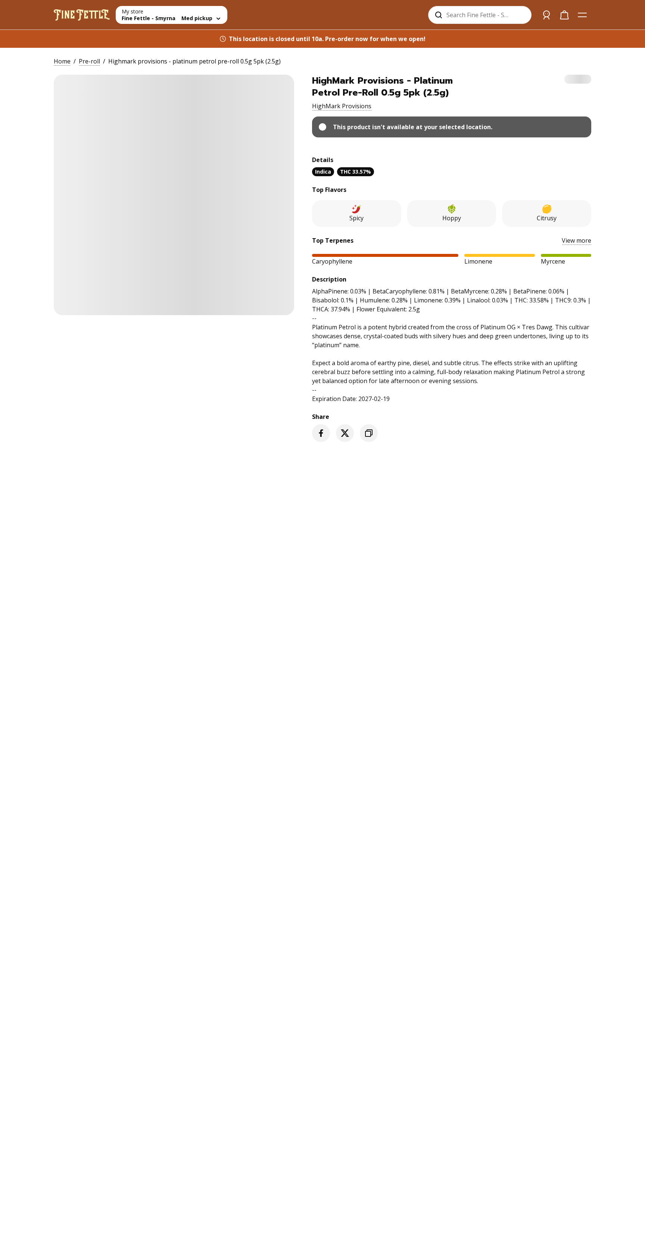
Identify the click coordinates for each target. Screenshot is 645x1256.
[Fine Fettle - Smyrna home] (82, 15)
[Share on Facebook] (321, 433)
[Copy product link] (369, 433)
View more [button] (576, 240)
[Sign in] (546, 15)
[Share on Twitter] (345, 433)
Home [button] (62, 61)
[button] (341, 106)
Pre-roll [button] (89, 61)
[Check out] (564, 15)
